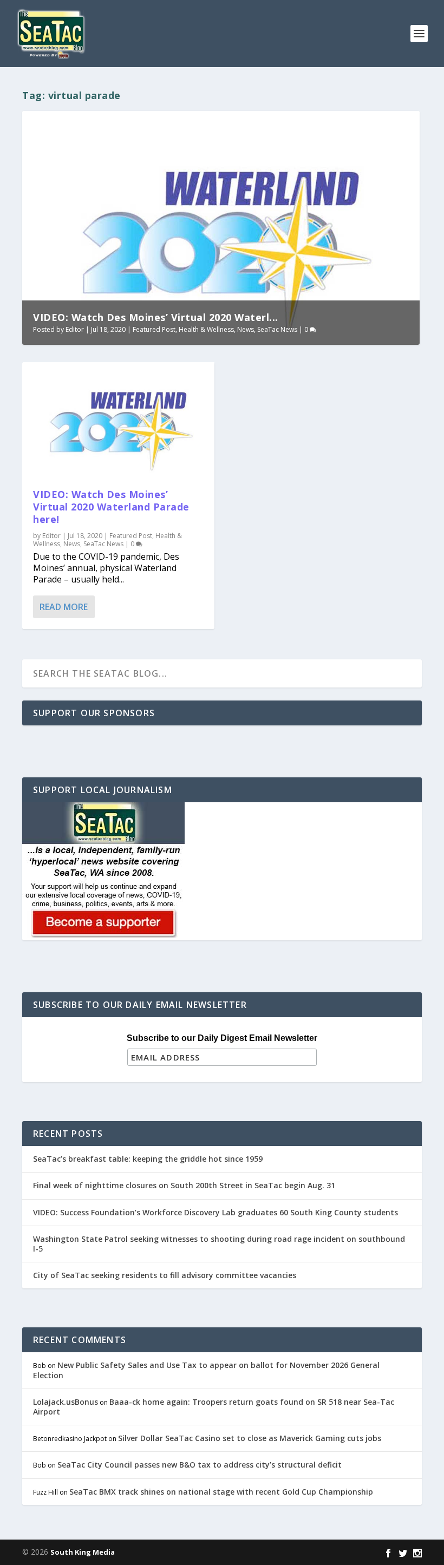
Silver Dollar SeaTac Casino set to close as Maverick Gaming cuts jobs (249, 1438)
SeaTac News (277, 329)
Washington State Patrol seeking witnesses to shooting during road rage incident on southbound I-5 (219, 1244)
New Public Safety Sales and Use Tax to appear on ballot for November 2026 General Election (206, 1370)
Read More (64, 607)
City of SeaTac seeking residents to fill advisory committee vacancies (164, 1275)
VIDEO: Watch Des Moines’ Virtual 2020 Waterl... (155, 317)
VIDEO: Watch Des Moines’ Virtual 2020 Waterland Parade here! (111, 507)
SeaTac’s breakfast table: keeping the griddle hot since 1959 (149, 1159)
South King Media (82, 1552)
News (245, 329)
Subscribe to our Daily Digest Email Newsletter (222, 1038)
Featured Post (154, 329)
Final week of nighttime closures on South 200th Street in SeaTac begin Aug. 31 (184, 1185)
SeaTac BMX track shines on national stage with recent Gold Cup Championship (221, 1492)
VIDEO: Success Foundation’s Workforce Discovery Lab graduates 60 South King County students (215, 1212)
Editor (75, 329)
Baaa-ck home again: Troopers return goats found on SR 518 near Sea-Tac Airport (213, 1407)
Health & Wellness (206, 329)
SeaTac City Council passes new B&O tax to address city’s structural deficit (199, 1464)
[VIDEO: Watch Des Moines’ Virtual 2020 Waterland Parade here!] (118, 419)
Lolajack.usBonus (65, 1402)
